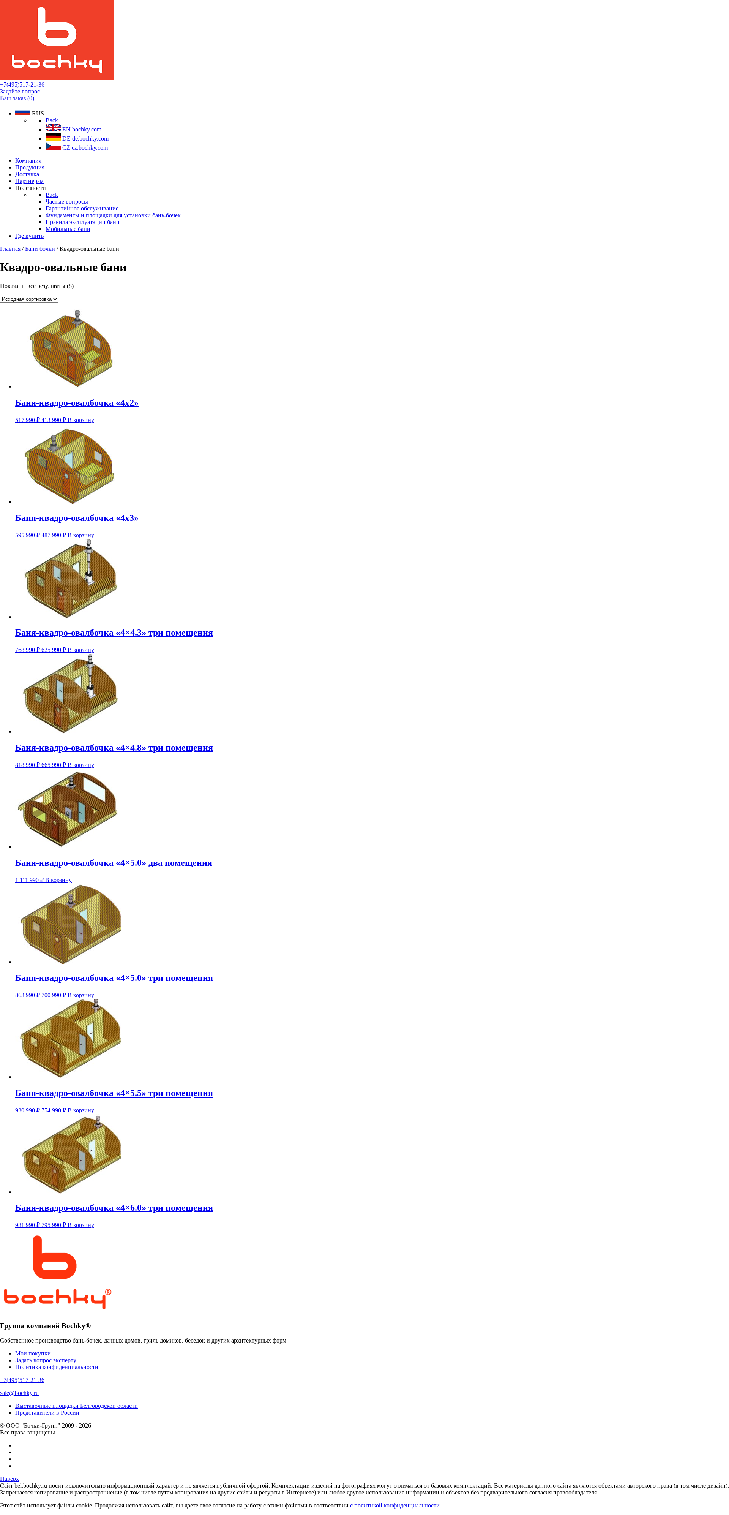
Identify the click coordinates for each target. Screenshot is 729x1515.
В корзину (81, 420)
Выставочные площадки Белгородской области (76, 1406)
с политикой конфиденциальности (395, 1505)
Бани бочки (40, 248)
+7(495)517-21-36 (22, 84)
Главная (10, 248)
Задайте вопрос (20, 91)
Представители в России (47, 1412)
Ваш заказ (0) (17, 98)
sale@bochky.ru (19, 1393)
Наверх (9, 1478)
